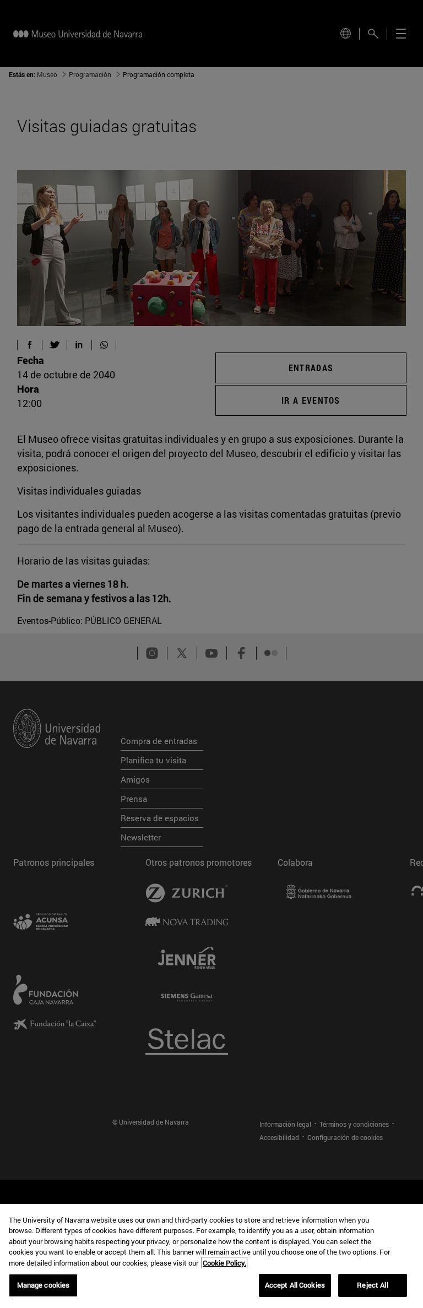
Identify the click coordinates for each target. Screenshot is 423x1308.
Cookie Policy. (224, 1263)
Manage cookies (43, 1285)
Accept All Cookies (295, 1285)
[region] (211, 1256)
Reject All (372, 1285)
